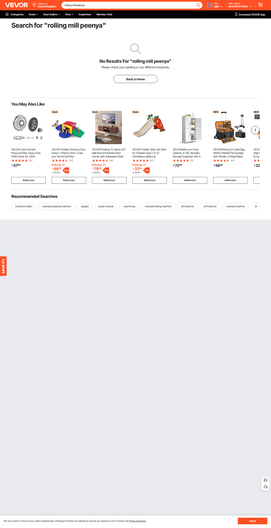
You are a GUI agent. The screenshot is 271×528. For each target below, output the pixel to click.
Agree (252, 521)
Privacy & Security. (137, 521)
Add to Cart (28, 180)
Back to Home (135, 79)
